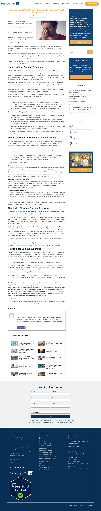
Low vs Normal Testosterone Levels (77, 454)
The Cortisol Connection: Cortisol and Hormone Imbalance (55, 374)
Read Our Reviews (15, 453)
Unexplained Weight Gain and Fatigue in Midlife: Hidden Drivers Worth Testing (27, 351)
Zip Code (33, 403)
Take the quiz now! (81, 76)
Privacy (66, 505)
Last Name (53, 391)
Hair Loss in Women (44, 461)
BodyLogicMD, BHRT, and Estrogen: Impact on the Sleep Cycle (26, 358)
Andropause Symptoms (74, 443)
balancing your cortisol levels (39, 245)
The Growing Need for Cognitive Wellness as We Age (54, 350)
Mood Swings (42, 465)
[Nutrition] (80, 144)
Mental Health (42, 15)
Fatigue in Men (72, 459)
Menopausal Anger (44, 469)
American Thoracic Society (17, 167)
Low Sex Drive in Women (45, 467)
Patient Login (13, 462)
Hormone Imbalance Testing (17, 438)
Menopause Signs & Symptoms (47, 443)
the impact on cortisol (26, 227)
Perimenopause (43, 448)
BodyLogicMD (43, 282)
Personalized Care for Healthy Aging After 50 (26, 374)
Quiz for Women (43, 438)
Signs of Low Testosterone (75, 452)
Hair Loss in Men (72, 457)
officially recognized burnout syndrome (39, 70)
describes (32, 192)
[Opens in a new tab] (20, 488)
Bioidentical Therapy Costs (17, 455)
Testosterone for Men (73, 450)
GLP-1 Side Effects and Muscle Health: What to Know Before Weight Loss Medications (27, 343)
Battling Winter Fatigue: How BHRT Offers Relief (53, 358)
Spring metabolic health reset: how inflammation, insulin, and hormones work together (54, 343)
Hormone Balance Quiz (58, 293)
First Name (33, 391)
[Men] (80, 138)
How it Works (13, 436)
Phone (52, 397)
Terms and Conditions (56, 420)
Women (49, 15)
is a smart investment (49, 259)
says (52, 233)
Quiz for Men (71, 438)
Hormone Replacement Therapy (47, 456)
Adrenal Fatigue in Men (74, 467)
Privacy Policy (68, 420)
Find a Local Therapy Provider (17, 439)
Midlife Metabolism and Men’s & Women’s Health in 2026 (27, 365)
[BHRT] (80, 127)
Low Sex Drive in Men (74, 461)
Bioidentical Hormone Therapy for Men (78, 463)
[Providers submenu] (50, 3)
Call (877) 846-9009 (92, 3)
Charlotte (19, 314)
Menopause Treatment (45, 445)
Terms (70, 505)
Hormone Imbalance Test (45, 452)
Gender (53, 403)
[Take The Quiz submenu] (42, 3)
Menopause (42, 441)
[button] (47, 3)
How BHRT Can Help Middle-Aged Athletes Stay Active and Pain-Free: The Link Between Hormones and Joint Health (55, 366)
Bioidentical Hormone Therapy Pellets (78, 469)
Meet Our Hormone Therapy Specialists (20, 451)
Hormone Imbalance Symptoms (47, 454)
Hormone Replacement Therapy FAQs (20, 448)
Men (36, 15)
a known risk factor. (22, 245)
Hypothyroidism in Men (74, 465)
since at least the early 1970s (21, 85)
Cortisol (24, 15)
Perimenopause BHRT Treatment (47, 450)
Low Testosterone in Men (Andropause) (78, 441)
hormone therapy (54, 56)
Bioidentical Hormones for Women (48, 458)
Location (33, 409)
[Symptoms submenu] (59, 3)
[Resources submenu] (77, 3)
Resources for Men (73, 436)
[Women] (80, 132)
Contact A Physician (81, 42)
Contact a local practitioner (56, 291)
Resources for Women (45, 436)
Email (32, 397)
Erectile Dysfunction (73, 446)
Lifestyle (30, 15)
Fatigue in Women (44, 463)
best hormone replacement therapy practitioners (49, 265)
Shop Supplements (15, 459)
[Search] (90, 52)
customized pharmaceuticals (38, 267)
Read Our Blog (13, 450)
